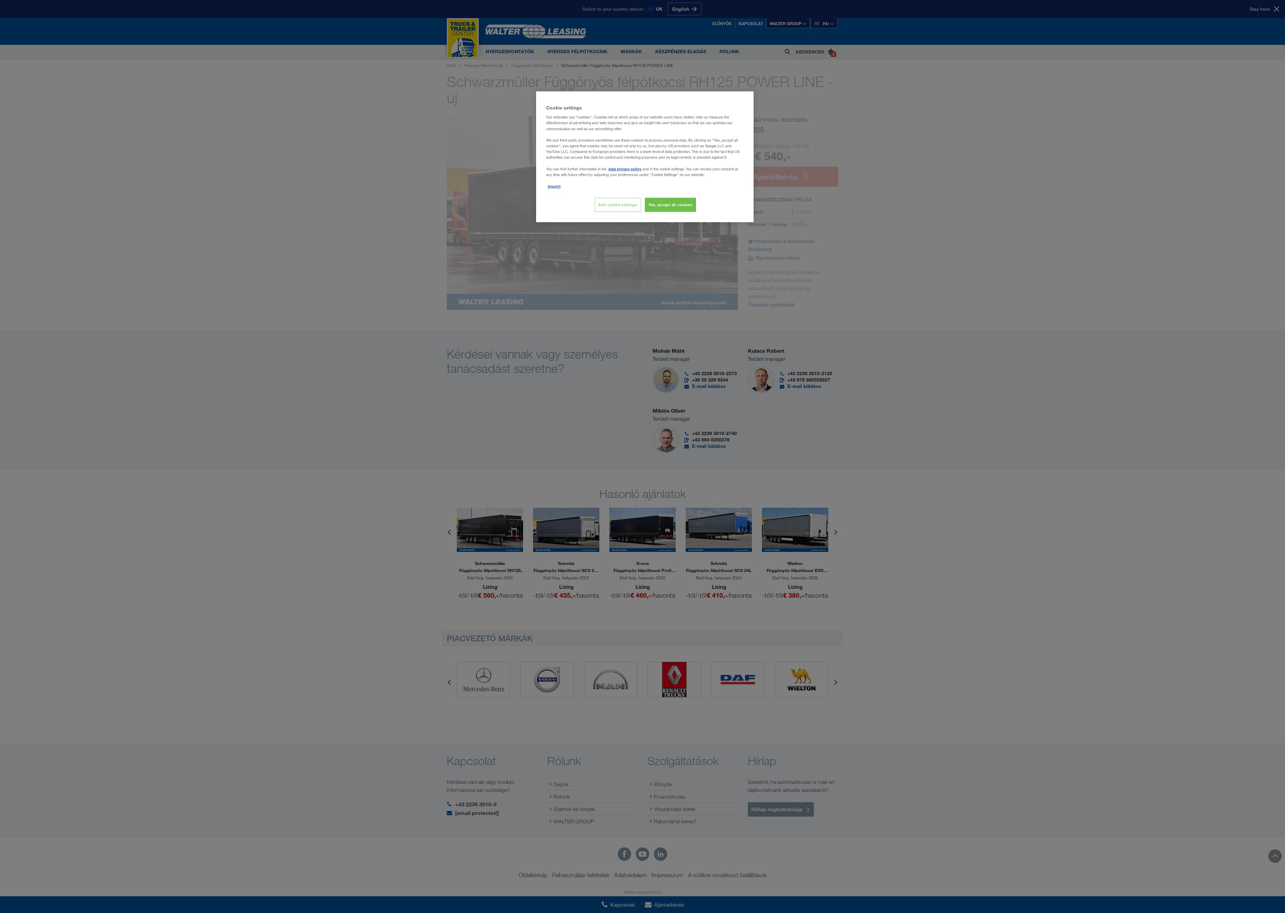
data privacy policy (624, 168)
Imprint (554, 186)
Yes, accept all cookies (670, 204)
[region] (645, 156)
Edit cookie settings (617, 204)
